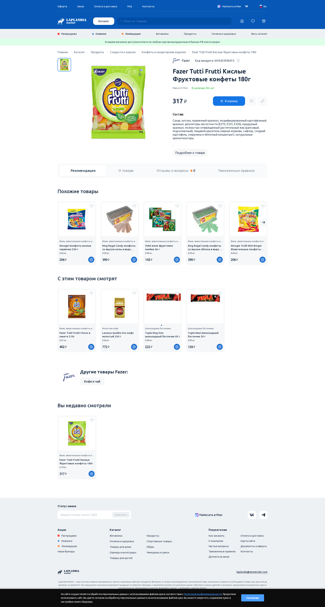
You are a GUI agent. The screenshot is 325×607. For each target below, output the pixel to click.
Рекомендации (83, 170)
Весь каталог (259, 33)
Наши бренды (66, 551)
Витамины (162, 33)
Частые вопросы (219, 546)
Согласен (252, 597)
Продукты (190, 33)
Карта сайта (248, 540)
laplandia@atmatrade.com (251, 571)
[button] (161, 325)
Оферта (62, 6)
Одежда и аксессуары (123, 552)
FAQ (129, 6)
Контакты (148, 6)
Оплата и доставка (105, 6)
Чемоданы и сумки (158, 552)
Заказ (80, 6)
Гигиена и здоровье (224, 33)
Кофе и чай (92, 381)
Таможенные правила (236, 170)
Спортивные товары (159, 541)
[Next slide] (263, 222)
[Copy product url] (262, 101)
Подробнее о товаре (190, 152)
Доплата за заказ (219, 556)
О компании (216, 540)
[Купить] (91, 260)
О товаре (126, 170)
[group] (77, 233)
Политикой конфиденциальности (203, 594)
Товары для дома (120, 546)
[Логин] (242, 21)
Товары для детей (121, 558)
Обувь (150, 546)
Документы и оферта (254, 546)
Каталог (103, 21)
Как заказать (216, 535)
